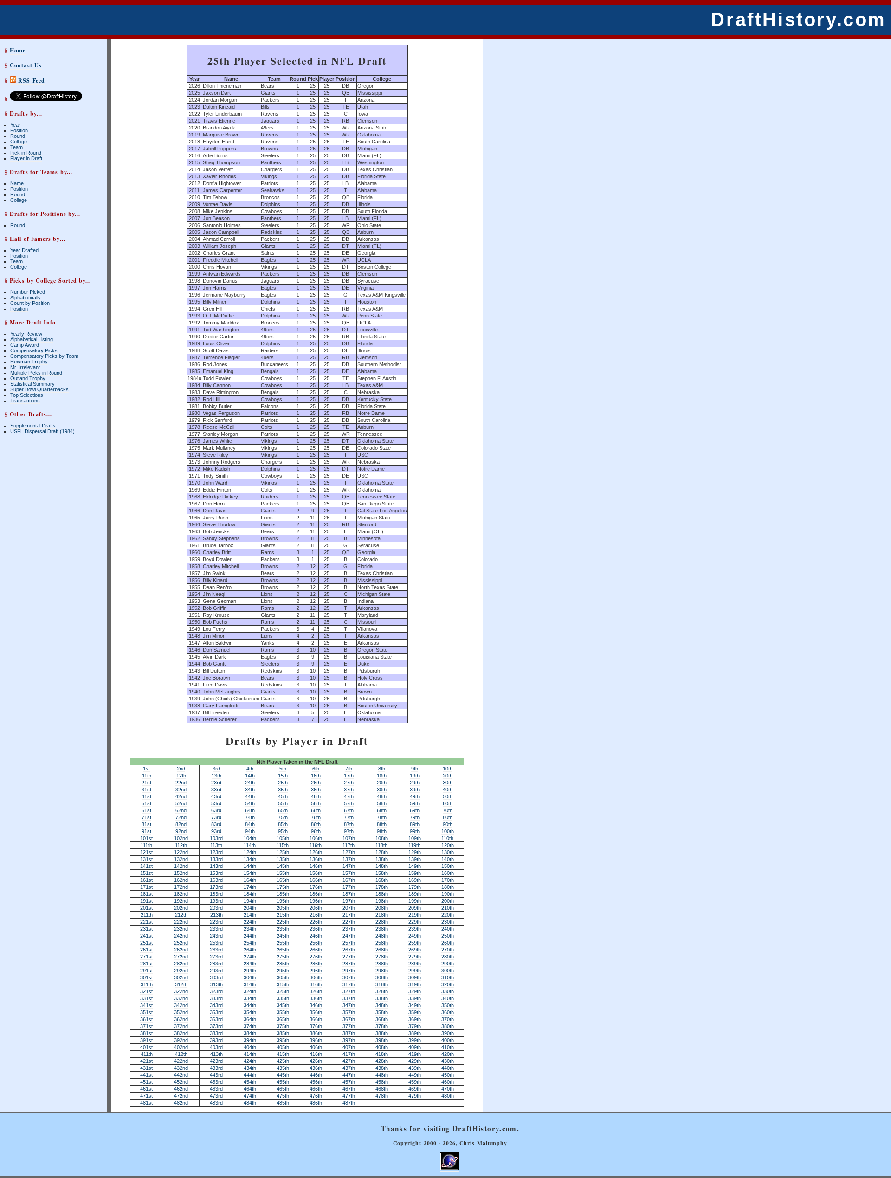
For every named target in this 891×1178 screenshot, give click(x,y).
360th (447, 1012)
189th (414, 894)
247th (348, 936)
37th (349, 789)
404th (250, 1047)
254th (250, 942)
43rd (216, 796)
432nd (181, 1068)
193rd (216, 901)
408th (381, 1047)
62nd (181, 810)
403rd (216, 1047)
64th (250, 810)
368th (381, 1019)
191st (146, 901)
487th (348, 1103)
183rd (216, 894)
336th (316, 998)
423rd (216, 1061)
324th (250, 991)
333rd (216, 998)
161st (146, 880)
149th (414, 866)
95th (283, 831)
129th (414, 852)
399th (414, 1040)
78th (382, 817)
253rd (216, 942)
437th (348, 1068)
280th (447, 956)
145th (283, 866)
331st (146, 998)
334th (250, 998)
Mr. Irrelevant (25, 367)
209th (414, 908)
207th (348, 908)
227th (348, 922)
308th (381, 977)
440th (447, 1068)
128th (381, 852)
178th (381, 887)
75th (283, 817)
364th (250, 1019)
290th (447, 963)
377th (348, 1026)
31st (146, 789)
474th (250, 1096)
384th (250, 1033)
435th (283, 1068)
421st (146, 1061)
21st (146, 782)
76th (316, 817)
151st (146, 873)
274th (250, 956)
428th (381, 1061)
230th (447, 922)
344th (250, 1005)
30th (447, 782)
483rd (216, 1103)
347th (348, 1005)
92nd (181, 831)
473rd (216, 1096)
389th (414, 1033)
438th (381, 1068)
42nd (181, 796)
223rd (216, 922)
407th (348, 1047)
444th (250, 1075)
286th (316, 963)
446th (316, 1075)
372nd (181, 1026)
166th (316, 880)
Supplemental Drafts (33, 425)
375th (283, 1026)
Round (17, 136)
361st (146, 1019)
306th (316, 977)
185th (283, 894)
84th (250, 824)
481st (146, 1103)
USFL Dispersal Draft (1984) (42, 431)
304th (250, 977)
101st (146, 838)
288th (381, 963)
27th (349, 782)
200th (447, 901)
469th (414, 1089)
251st (146, 942)
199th (414, 901)
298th (381, 970)
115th (283, 845)
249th (414, 936)
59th (415, 803)
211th (147, 915)
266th (316, 949)
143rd (216, 866)
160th (447, 873)
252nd (181, 942)
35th (283, 789)
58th (382, 803)
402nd (181, 1047)
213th (216, 915)
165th (283, 880)
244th (250, 936)
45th (283, 796)
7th (348, 768)
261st (146, 949)
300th (447, 970)
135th (283, 859)
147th (348, 866)
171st (146, 887)
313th (216, 984)
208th (381, 908)
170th (447, 880)
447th (348, 1075)
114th (250, 845)
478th (381, 1096)
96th (316, 831)
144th (250, 866)
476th (316, 1096)
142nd (181, 866)
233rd (216, 929)
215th (283, 915)
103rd (216, 838)
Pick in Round (25, 152)
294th (250, 970)
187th (348, 894)
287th (348, 963)
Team (16, 147)
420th (447, 1054)
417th (348, 1054)
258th (381, 942)
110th (447, 838)
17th (349, 775)
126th (316, 852)
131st (146, 859)
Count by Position (30, 303)
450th (447, 1075)
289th (414, 963)
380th (447, 1026)
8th (381, 768)
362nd (181, 1019)
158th (381, 873)
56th (316, 803)
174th (250, 887)
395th (283, 1040)
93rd (216, 831)
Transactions (25, 400)
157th (348, 873)
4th (249, 768)
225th (283, 922)
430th (447, 1061)
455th (283, 1082)
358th (381, 1012)
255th (283, 942)
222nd (181, 922)
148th (381, 866)
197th (348, 901)
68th (382, 810)
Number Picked (27, 292)
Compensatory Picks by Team (44, 356)
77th (349, 817)
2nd (181, 768)
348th (381, 1005)
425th (283, 1061)
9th (414, 768)
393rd (216, 1040)
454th (250, 1082)
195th (283, 901)
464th (250, 1089)
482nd (181, 1103)
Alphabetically (25, 297)
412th (181, 1054)
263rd (216, 949)
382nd (181, 1033)
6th (315, 768)
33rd (216, 789)
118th (381, 845)
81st (146, 824)
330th (447, 991)
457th (348, 1082)
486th (316, 1103)
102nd (181, 838)
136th (316, 859)
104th (250, 838)
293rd (216, 970)
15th (283, 775)
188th (381, 894)
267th (348, 949)
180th (447, 887)
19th (415, 775)
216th (316, 915)
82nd (181, 824)
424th (250, 1061)
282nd (181, 963)
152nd (181, 873)
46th (316, 796)
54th (250, 803)
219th (414, 915)
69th (415, 810)
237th (348, 929)
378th (381, 1026)
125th (283, 852)
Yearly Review (26, 334)
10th (447, 768)
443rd (216, 1075)
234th (250, 929)
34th (250, 789)
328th (381, 991)
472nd (181, 1096)
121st (146, 852)
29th (415, 782)
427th (348, 1061)
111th (146, 845)
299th (414, 970)
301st (146, 977)
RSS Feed (30, 80)
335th (283, 998)
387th (348, 1033)
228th (381, 922)
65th (283, 810)
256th (316, 942)
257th (348, 942)
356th (316, 1012)
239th (414, 929)
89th (415, 824)
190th (447, 894)
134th (250, 859)
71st (146, 817)
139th (414, 859)
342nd (181, 1005)
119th (414, 845)
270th (447, 949)
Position (19, 130)
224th (250, 922)
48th (382, 796)
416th (316, 1054)
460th (447, 1082)
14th (250, 775)
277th (348, 956)
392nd (181, 1040)
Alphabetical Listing (31, 339)
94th (250, 831)
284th (250, 963)
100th (447, 831)
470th (447, 1089)
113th (216, 845)
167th (348, 880)
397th (348, 1040)
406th (316, 1047)
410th (447, 1047)
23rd (216, 782)
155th (283, 873)
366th (316, 1019)
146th (316, 866)
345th (283, 1005)
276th (316, 956)
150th (447, 866)
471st (146, 1096)
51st (146, 803)
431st (146, 1068)
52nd (181, 803)
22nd (181, 782)
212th (181, 915)
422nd (181, 1061)
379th (414, 1026)
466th (316, 1089)
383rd (216, 1033)
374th (250, 1026)
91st (146, 831)
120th (447, 845)
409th (414, 1047)
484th (250, 1103)
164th (250, 880)
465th (283, 1089)
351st (146, 1012)
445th (283, 1075)
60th (447, 803)
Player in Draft (26, 158)
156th (316, 873)
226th (316, 922)
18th (382, 775)
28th (382, 782)
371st (146, 1026)
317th (348, 984)
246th (316, 936)
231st (146, 929)
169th (414, 880)
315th (283, 984)
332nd (181, 998)
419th (414, 1054)
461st (146, 1089)
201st (146, 908)
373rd (216, 1026)
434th (250, 1068)
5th (282, 768)
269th (414, 949)
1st (146, 768)
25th (283, 782)
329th (414, 991)
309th (414, 977)
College (18, 141)
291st (146, 970)
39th (415, 789)
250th (447, 936)
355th (283, 1012)
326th (316, 991)
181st (146, 894)
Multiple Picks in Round (36, 372)
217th (348, 915)
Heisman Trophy (29, 361)
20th (447, 775)
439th (414, 1068)
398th (381, 1040)
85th (283, 824)
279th (414, 956)
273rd (216, 956)
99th (415, 831)
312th (181, 984)
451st (146, 1082)
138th (381, 859)
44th (250, 796)
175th (283, 887)
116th (316, 845)
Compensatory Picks (34, 350)
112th (181, 845)
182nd (181, 894)
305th (283, 977)
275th (283, 956)
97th (349, 831)
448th (381, 1075)
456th (316, 1082)
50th (447, 796)
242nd (181, 936)
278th (381, 956)
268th (381, 949)
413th (216, 1054)
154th (250, 873)
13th (216, 775)
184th (250, 894)
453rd (216, 1082)
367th (348, 1019)
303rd (216, 977)
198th (381, 901)
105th (283, 838)
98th (382, 831)
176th (316, 887)
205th (283, 908)
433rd (216, 1068)
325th (283, 991)
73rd (216, 817)
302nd (181, 977)
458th (381, 1082)
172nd (181, 887)
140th (447, 859)
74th (250, 817)
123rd (216, 852)
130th (447, 852)
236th (316, 929)
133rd (216, 859)
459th (414, 1082)
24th (250, 782)
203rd (216, 908)
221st (146, 922)
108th (381, 838)
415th (283, 1054)
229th (414, 922)
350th (447, 1005)
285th (283, 963)
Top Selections (26, 395)
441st (146, 1075)
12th (181, 775)
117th (348, 845)
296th (316, 970)
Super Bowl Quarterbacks (39, 389)
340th (447, 998)
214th (250, 915)
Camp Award (24, 345)
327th (348, 991)
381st (146, 1033)
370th (447, 1019)
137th (348, 859)
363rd (216, 1019)
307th (348, 977)
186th (316, 894)
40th (447, 789)
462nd (181, 1089)
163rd (216, 880)
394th (250, 1040)
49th (415, 796)
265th (283, 949)
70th (447, 810)
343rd (216, 1005)
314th (250, 984)
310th (447, 977)
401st (146, 1047)
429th (414, 1061)
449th (414, 1075)
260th (447, 942)
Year (15, 125)
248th (381, 936)
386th (316, 1033)
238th (381, 929)
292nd (181, 970)
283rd (216, 963)
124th (250, 852)
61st (146, 810)
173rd (216, 887)
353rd (216, 1012)
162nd (181, 880)
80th (447, 817)
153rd (216, 873)
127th (348, 852)
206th (316, 908)
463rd (216, 1089)
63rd (216, 810)
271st (146, 956)
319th (414, 984)
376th (316, 1026)
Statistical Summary (32, 384)
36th (316, 789)
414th (250, 1054)
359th (414, 1012)
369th (414, 1019)
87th (349, 824)
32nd (181, 789)
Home (18, 50)
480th (447, 1096)
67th (349, 810)
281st (146, 963)
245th (283, 936)
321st (146, 991)
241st (146, 936)
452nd (181, 1082)
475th (283, 1096)
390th (447, 1033)
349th (414, 1005)
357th (348, 1012)
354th (250, 1012)
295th (283, 970)
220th (447, 915)
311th (147, 984)
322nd (181, 991)
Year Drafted (24, 250)
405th (283, 1047)
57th (349, 803)
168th (381, 880)
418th (381, 1054)
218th (381, 915)
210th (447, 908)
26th (316, 782)
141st (146, 866)
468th (381, 1089)
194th (250, 901)
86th (316, 824)
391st (146, 1040)
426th (316, 1061)
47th (349, 796)
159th (414, 873)
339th (414, 998)
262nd (181, 949)
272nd (181, 956)
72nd (181, 817)
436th (316, 1068)
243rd (216, 936)
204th (250, 908)
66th (316, 810)
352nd (181, 1012)
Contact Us (26, 65)
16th (316, 775)
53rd (216, 803)
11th (146, 775)
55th (283, 803)
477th (348, 1096)
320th (447, 984)
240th (447, 929)
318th (381, 984)
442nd (181, 1075)
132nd (181, 859)
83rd (216, 824)
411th (147, 1054)
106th (316, 838)
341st (146, 1005)
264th (250, 949)
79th (415, 817)
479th (414, 1096)
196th (316, 901)
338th (381, 998)
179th (414, 887)
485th (283, 1103)
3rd (216, 768)
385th (283, 1033)
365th (283, 1019)
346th (316, 1005)
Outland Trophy (27, 378)
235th (283, 929)
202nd (181, 908)
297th (348, 970)
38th (382, 789)
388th (381, 1033)
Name (17, 183)
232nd (181, 929)
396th (316, 1040)
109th (414, 838)
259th (414, 942)
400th (447, 1040)
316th (316, 984)
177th (348, 887)
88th (382, 824)
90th (447, 824)
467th (348, 1089)
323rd (216, 991)
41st (146, 796)
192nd (181, 901)
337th (348, 998)
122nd (181, 852)
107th (348, 838)
